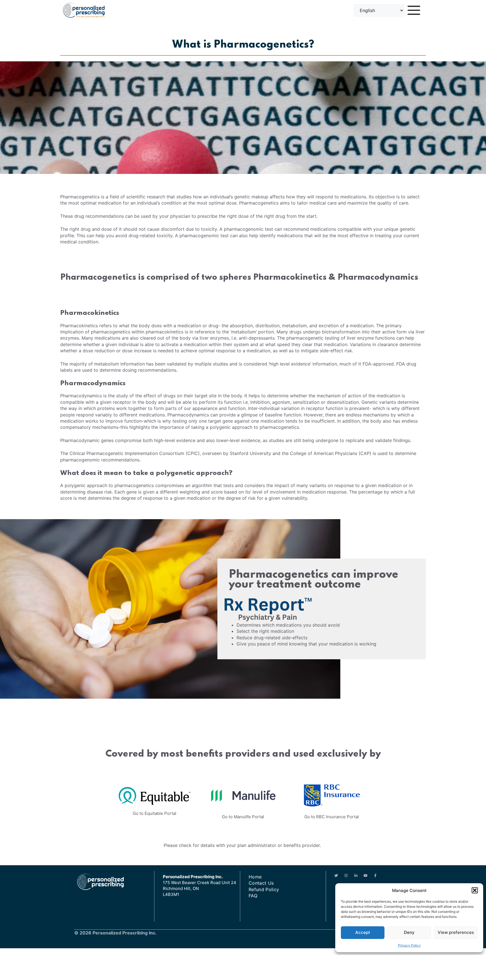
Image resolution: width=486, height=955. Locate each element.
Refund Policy (264, 889)
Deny (409, 932)
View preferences (456, 932)
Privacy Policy (409, 945)
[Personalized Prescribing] (84, 10)
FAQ (253, 895)
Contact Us (261, 883)
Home (255, 877)
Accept (362, 932)
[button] (475, 890)
